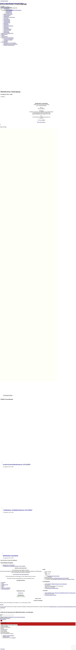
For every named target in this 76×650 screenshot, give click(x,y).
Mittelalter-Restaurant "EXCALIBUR (61, 578)
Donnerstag (59, 579)
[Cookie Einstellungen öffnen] (9, 647)
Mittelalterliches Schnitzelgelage (10, 555)
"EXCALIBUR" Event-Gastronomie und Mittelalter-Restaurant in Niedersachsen (60, 592)
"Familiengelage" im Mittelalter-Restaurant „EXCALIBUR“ (17, 510)
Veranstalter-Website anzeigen (50, 595)
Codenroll (13, 637)
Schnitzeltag (68, 579)
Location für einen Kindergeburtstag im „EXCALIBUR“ (17, 464)
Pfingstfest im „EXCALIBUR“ (9, 565)
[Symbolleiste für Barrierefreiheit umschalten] (1, 620)
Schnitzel (64, 579)
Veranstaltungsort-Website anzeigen (51, 588)
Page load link (3, 619)
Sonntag (72, 579)
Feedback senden (6, 636)
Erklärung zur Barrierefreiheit (8, 635)
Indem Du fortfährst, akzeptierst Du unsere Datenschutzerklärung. (12, 617)
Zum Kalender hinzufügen (7, 395)
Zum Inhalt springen (4, 0)
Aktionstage (54, 579)
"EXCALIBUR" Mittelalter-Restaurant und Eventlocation (56, 583)
